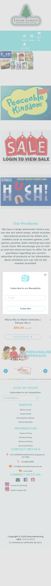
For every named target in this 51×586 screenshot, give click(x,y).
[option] (27, 370)
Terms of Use (25, 433)
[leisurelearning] (25, 14)
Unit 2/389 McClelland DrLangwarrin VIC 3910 (27, 456)
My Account (25, 410)
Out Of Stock (21, 337)
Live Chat (27, 471)
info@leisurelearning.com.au (28, 466)
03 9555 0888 (27, 462)
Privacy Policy (25, 437)
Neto (39, 542)
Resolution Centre (25, 418)
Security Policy (25, 446)
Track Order (25, 414)
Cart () (39, 38)
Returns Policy (26, 441)
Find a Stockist (25, 422)
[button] (8, 583)
